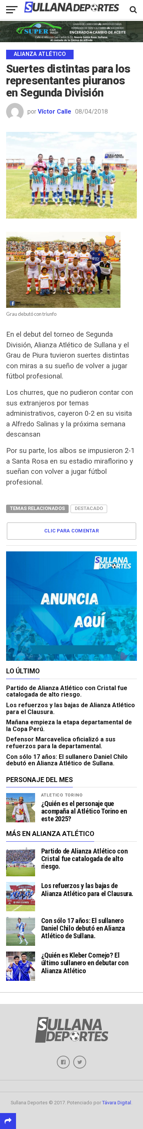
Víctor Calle (54, 111)
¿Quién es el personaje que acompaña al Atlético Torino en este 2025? (84, 811)
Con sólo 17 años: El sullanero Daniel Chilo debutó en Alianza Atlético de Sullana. (67, 760)
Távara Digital (116, 1102)
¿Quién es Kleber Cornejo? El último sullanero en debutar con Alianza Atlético (85, 962)
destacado (89, 508)
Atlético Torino (62, 795)
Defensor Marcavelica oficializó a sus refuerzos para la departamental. (61, 743)
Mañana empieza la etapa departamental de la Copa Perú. (69, 726)
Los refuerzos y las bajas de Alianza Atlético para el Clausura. (70, 708)
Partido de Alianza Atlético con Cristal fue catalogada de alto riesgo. (66, 691)
